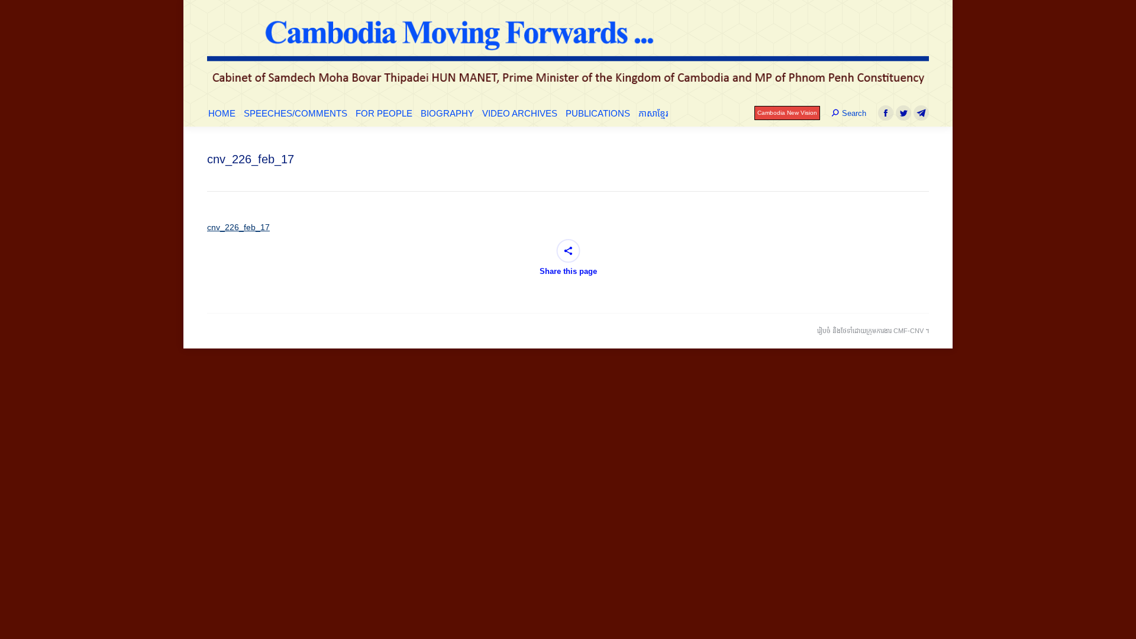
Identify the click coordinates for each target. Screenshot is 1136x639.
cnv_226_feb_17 (238, 227)
